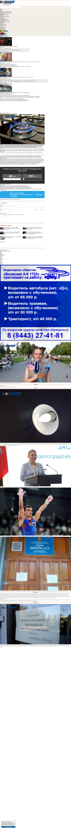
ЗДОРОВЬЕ (2, 13)
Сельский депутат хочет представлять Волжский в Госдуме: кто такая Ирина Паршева (14, 95)
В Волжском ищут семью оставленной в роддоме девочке (10, 50)
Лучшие (5, 209)
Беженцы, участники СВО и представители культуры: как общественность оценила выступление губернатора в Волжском (20, 189)
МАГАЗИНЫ (5, 35)
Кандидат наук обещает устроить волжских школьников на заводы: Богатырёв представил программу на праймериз (19, 96)
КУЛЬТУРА (2, 17)
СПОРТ (1, 26)
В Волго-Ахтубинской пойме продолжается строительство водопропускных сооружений (49, 443)
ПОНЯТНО (8, 826)
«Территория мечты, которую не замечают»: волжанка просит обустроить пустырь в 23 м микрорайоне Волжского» (24, 596)
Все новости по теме (3, 48)
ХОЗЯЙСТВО (2, 28)
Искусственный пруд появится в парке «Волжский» (8, 65)
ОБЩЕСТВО (2, 22)
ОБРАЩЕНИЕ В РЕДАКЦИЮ (5, 21)
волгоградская (9, 199)
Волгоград (5, 199)
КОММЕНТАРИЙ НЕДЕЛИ (4, 14)
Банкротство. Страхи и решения (53, 594)
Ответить (4, 215)
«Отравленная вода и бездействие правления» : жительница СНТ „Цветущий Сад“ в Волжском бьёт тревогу (39, 597)
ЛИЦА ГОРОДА (2, 18)
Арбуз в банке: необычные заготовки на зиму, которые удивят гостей (31, 603)
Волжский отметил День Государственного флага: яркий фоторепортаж (30, 444)
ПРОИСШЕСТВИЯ (3, 24)
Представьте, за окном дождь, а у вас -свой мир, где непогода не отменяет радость (55, 596)
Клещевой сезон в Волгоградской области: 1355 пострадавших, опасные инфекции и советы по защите (39, 593)
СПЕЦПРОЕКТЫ (3, 25)
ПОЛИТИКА (2, 23)
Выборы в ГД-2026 (3, 82)
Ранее (10, 209)
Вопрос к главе (2, 67)
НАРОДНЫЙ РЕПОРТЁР (4, 19)
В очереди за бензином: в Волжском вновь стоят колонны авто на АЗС (11, 593)
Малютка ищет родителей (4, 36)
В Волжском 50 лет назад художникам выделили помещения (10, 185)
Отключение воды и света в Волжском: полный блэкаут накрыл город (10, 443)
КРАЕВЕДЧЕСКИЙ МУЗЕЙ (4, 16)
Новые (1, 209)
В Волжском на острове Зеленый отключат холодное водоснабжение (11, 186)
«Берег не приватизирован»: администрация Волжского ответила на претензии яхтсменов (40, 536)
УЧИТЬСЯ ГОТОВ (6, 31)
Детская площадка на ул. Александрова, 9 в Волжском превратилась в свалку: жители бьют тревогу (34, 595)
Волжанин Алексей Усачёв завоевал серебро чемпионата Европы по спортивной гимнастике (14, 536)
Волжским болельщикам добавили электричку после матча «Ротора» (10, 603)
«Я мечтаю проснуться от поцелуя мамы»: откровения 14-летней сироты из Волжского (14, 51)
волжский (1, 199)
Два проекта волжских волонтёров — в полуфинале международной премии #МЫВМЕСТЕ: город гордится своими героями (31, 594)
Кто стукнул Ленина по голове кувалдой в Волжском (29, 443)
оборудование (17, 199)
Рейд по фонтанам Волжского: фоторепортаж (7, 64)
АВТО (6, 33)
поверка (14, 199)
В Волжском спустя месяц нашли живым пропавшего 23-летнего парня (53, 444)
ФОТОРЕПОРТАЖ (3, 27)
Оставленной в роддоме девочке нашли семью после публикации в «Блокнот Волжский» (15, 49)
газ (12, 199)
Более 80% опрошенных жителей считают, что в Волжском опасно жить (12, 188)
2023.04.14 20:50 (8, 213)
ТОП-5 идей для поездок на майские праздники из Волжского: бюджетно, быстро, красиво (15, 66)
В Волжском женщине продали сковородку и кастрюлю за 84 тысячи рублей (13, 187)
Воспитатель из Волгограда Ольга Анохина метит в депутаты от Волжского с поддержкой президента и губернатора (19, 97)
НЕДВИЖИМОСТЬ (3, 20)
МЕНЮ (1, 9)
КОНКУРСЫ (2, 15)
